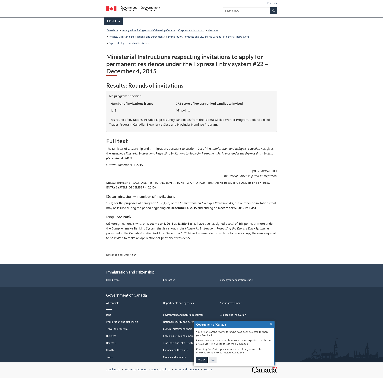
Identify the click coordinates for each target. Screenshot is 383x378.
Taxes (109, 357)
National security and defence (180, 322)
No (214, 361)
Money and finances (174, 357)
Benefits (110, 343)
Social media (113, 369)
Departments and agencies (178, 303)
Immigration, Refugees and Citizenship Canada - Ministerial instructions (208, 36)
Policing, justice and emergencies (182, 336)
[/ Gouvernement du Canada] (133, 9)
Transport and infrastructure (179, 343)
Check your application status (236, 280)
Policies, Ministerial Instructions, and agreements (137, 36)
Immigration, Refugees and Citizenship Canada (148, 30)
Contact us (169, 280)
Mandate (213, 30)
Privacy (208, 369)
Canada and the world (175, 350)
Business (111, 336)
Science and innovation (233, 314)
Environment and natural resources (183, 314)
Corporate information (191, 30)
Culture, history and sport (177, 329)
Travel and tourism (117, 329)
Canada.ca (112, 30)
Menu (112, 21)
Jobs (108, 314)
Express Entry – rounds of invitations (129, 43)
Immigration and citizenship (122, 322)
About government (230, 303)
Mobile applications (136, 369)
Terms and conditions (187, 369)
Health (110, 350)
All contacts (112, 303)
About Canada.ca (160, 369)
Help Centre (113, 280)
